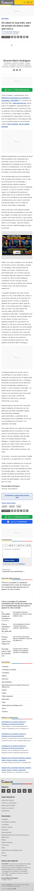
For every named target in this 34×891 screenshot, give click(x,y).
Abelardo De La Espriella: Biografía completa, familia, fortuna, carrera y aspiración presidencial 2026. (16, 760)
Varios (4, 708)
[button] (28, 2)
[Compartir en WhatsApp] (21, 37)
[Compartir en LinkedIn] (18, 37)
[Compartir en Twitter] (15, 37)
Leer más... (9, 875)
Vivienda (4, 711)
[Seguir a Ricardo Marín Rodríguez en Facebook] (20, 70)
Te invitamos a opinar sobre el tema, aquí (17, 496)
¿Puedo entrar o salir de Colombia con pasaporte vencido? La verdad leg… (21, 650)
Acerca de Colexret (8, 800)
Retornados (5, 699)
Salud (18, 506)
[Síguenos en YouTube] (24, 791)
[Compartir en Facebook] (12, 37)
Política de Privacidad (8, 805)
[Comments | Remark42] (17, 559)
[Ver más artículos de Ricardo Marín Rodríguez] (17, 50)
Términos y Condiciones (9, 803)
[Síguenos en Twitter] (9, 791)
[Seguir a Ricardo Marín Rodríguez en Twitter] (17, 70)
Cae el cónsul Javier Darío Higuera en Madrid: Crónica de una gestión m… (22, 638)
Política (4, 693)
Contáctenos (5, 810)
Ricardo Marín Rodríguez (12, 32)
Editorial (5, 19)
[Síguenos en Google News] (14, 791)
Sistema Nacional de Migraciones (12, 705)
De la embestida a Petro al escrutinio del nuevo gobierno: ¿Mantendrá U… (21, 626)
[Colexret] (7, 2)
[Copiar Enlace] (27, 37)
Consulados (5, 672)
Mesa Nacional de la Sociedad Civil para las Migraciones (15, 686)
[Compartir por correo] (24, 37)
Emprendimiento (7, 682)
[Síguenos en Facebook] (3, 791)
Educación (5, 679)
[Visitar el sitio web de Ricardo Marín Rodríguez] (14, 70)
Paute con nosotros (8, 808)
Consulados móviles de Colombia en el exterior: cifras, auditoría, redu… (22, 614)
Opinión (4, 690)
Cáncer (4, 506)
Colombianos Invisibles (9, 669)
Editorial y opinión (7, 827)
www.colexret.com (19, 103)
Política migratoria (7, 696)
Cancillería (5, 666)
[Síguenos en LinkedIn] (30, 791)
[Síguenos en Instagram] (19, 791)
